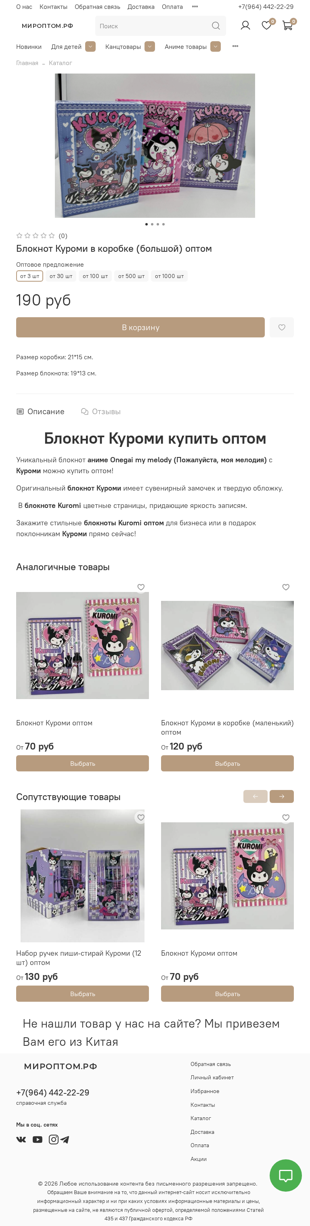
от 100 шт (95, 276)
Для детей (66, 46)
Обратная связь (97, 6)
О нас (24, 6)
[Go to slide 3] (158, 224)
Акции (199, 1159)
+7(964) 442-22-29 (266, 6)
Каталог (60, 63)
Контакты (53, 6)
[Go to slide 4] (163, 224)
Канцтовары (123, 46)
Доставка (141, 6)
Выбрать (82, 763)
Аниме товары (186, 46)
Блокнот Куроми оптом (54, 722)
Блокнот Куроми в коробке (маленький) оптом (227, 727)
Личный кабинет (212, 1077)
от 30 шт (61, 276)
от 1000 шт (169, 276)
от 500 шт (131, 276)
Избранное (205, 1091)
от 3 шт (29, 276)
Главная (27, 63)
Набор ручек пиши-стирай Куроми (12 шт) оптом (78, 957)
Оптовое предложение (50, 264)
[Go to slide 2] (152, 224)
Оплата (172, 6)
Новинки (29, 46)
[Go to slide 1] (146, 224)
